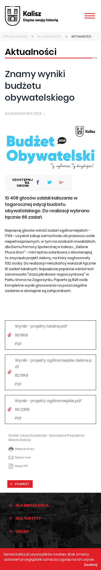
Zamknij (90, 564)
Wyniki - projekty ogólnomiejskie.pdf (48, 401)
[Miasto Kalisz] (38, 16)
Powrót (22, 484)
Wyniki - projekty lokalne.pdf (41, 326)
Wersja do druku (24, 449)
